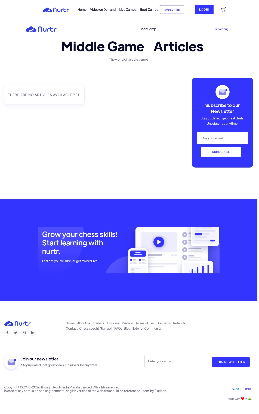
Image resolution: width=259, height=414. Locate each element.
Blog (128, 328)
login (204, 9)
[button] (6, 10)
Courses (114, 323)
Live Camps (127, 9)
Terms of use (145, 323)
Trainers (100, 323)
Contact (72, 328)
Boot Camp (148, 29)
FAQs (119, 328)
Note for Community (147, 328)
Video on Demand (103, 9)
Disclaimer (164, 323)
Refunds (179, 323)
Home (82, 9)
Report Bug (221, 28)
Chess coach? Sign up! (96, 328)
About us (85, 323)
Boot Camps (149, 9)
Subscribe (172, 9)
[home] (56, 9)
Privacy (128, 323)
